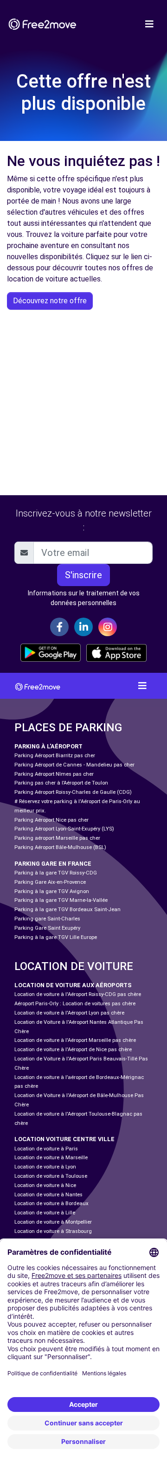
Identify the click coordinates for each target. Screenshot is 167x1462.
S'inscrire (83, 575)
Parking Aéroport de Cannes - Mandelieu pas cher (74, 765)
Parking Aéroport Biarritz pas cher (54, 756)
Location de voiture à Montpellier (53, 1222)
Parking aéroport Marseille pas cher (57, 838)
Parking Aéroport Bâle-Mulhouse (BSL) (60, 847)
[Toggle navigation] (149, 24)
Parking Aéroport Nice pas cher (51, 820)
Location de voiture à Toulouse (50, 1176)
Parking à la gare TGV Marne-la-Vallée (61, 900)
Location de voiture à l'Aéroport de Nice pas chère (73, 1050)
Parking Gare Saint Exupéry (47, 928)
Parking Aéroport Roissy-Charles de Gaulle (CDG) (73, 792)
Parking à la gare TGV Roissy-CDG (55, 873)
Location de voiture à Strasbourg (53, 1231)
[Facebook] (59, 627)
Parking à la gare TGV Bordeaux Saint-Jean (67, 910)
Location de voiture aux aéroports (73, 985)
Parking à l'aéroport (48, 746)
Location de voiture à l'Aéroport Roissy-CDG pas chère (77, 994)
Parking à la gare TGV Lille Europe (55, 937)
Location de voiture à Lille (44, 1213)
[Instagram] (107, 627)
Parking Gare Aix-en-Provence (50, 882)
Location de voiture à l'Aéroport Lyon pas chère (69, 1013)
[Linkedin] (83, 627)
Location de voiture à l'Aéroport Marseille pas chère (75, 1040)
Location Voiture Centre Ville (64, 1139)
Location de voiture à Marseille (51, 1158)
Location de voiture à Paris (46, 1149)
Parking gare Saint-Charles (47, 919)
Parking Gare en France (52, 863)
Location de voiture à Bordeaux (51, 1203)
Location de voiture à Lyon (45, 1167)
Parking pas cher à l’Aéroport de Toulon (61, 783)
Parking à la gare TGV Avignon (51, 891)
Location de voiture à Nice (45, 1185)
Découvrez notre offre (50, 300)
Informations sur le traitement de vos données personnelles (84, 598)
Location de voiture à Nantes (48, 1195)
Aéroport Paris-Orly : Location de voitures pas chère (74, 1004)
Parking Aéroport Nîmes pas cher (54, 774)
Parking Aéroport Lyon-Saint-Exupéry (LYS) (64, 829)
